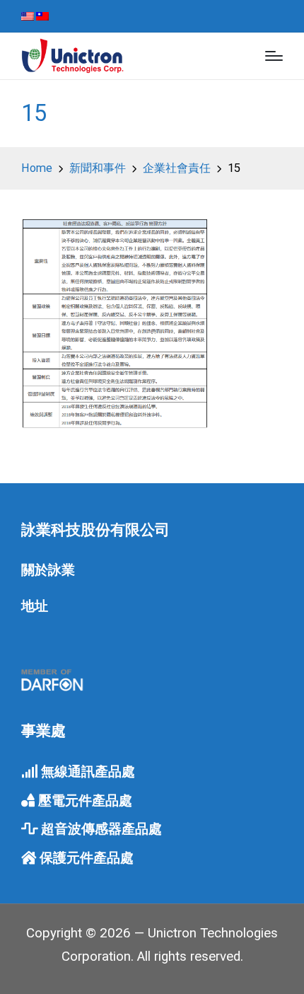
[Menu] (274, 56)
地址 (34, 606)
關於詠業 (48, 570)
